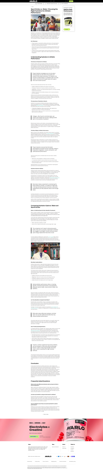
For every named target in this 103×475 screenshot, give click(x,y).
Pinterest (72, 451)
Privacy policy (37, 461)
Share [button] (32, 6)
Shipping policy (53, 461)
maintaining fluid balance (35, 330)
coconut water (50, 236)
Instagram (72, 448)
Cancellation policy (72, 461)
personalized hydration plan (55, 177)
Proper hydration (50, 133)
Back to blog (46, 414)
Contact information (62, 461)
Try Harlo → (67, 29)
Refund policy (29, 461)
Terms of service (45, 461)
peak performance (39, 105)
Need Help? (64, 448)
